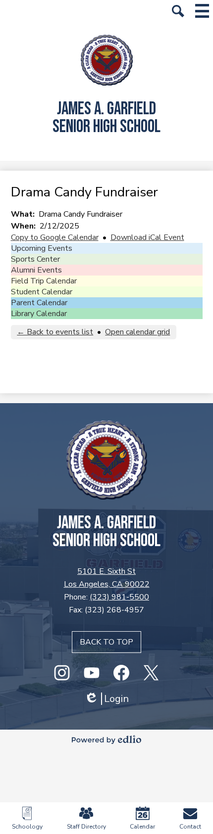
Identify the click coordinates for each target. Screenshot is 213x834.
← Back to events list (55, 331)
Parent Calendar (39, 302)
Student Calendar (41, 291)
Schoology (27, 827)
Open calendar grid (137, 331)
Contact (190, 827)
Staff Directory (86, 827)
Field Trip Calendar (44, 281)
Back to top (106, 642)
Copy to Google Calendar (55, 237)
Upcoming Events (41, 248)
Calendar (142, 827)
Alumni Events (36, 270)
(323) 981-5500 (119, 597)
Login (106, 699)
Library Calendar (39, 313)
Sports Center (35, 259)
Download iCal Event (147, 237)
